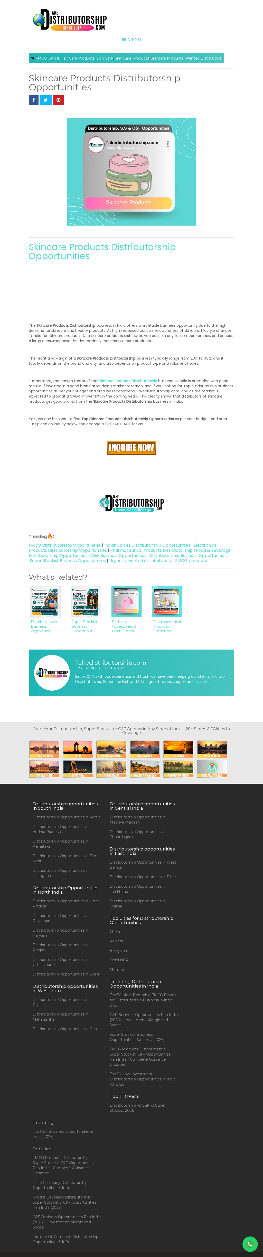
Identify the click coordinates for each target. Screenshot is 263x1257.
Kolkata (116, 941)
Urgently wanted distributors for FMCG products (158, 561)
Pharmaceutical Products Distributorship (151, 550)
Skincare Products (167, 58)
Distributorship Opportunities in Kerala (66, 817)
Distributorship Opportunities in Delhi (66, 974)
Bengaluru (119, 950)
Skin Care (104, 58)
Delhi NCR (119, 960)
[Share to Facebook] (34, 100)
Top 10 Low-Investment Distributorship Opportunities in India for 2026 (142, 1079)
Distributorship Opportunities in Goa (65, 1029)
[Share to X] (46, 100)
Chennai (117, 931)
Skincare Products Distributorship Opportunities (102, 251)
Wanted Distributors (203, 58)
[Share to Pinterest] (58, 100)
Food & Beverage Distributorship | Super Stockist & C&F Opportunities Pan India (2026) (64, 1202)
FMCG (41, 58)
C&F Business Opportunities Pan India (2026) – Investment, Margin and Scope (144, 1019)
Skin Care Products (132, 58)
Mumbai (117, 969)
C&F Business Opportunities (118, 555)
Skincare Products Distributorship (127, 380)
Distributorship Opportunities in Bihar (143, 877)
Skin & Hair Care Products (72, 58)
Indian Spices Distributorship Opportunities (147, 545)
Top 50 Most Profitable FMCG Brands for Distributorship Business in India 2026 (143, 1000)
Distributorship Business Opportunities (188, 555)
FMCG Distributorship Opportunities (65, 545)
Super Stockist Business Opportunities (68, 561)
